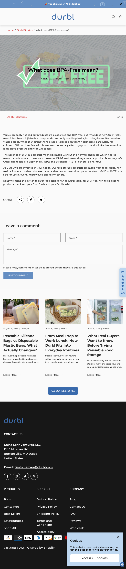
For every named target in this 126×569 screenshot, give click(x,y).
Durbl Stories (24, 30)
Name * (11, 238)
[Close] (118, 537)
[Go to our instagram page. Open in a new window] (16, 476)
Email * (73, 238)
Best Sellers (12, 513)
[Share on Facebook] (30, 199)
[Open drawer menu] (5, 16)
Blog (73, 499)
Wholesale (77, 528)
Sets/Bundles (13, 520)
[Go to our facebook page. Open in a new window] (7, 476)
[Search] (113, 16)
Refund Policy (47, 499)
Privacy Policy (47, 506)
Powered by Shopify (40, 547)
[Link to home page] (14, 421)
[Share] (20, 199)
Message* (12, 249)
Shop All (10, 528)
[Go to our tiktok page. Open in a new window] (25, 476)
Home (10, 30)
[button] (122, 282)
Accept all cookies (95, 558)
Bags (7, 499)
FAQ (72, 513)
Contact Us (77, 506)
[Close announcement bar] (121, 4)
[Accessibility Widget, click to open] (122, 564)
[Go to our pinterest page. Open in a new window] (34, 476)
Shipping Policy (48, 513)
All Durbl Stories (17, 116)
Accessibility (45, 531)
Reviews (75, 520)
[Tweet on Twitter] (41, 199)
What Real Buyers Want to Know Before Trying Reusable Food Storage (103, 345)
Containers (12, 506)
